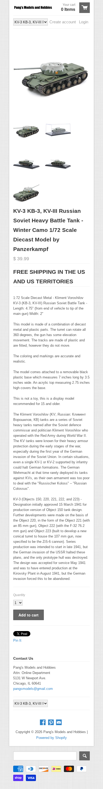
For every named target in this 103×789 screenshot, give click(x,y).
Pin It (17, 640)
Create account (62, 22)
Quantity (19, 595)
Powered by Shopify (51, 738)
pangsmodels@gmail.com (33, 689)
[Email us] (59, 722)
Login (83, 22)
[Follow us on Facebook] (43, 722)
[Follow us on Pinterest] (51, 722)
